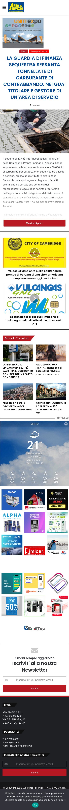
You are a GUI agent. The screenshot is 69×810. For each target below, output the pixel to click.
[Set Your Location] (66, 424)
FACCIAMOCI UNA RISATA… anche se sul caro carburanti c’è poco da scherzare (49, 369)
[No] (64, 799)
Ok (35, 805)
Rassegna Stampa (38, 51)
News (23, 51)
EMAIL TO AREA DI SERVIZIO (17, 746)
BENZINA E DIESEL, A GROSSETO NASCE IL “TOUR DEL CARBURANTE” (18, 406)
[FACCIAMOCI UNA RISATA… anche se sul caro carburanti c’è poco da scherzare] (51, 353)
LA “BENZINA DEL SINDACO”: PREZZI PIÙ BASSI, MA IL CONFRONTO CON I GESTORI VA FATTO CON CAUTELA (18, 371)
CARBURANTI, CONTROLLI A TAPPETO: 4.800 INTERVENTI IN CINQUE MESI (51, 408)
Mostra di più (34, 223)
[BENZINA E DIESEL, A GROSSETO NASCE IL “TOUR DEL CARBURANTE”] (18, 391)
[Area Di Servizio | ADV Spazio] (16, 7)
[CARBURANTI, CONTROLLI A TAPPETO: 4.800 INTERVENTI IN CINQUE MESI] (51, 391)
